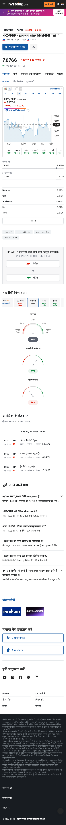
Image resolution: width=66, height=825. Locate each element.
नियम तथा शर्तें (7, 788)
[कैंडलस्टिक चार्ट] (5, 89)
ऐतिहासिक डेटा (18, 81)
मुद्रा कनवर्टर (30, 81)
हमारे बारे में (40, 693)
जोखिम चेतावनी (7, 808)
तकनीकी (49, 73)
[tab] (20, 302)
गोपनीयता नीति (7, 798)
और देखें (33, 221)
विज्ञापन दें (39, 699)
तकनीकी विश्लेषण (13, 293)
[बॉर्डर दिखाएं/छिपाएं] (20, 89)
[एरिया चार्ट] (10, 89)
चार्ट (15, 73)
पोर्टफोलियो (7, 699)
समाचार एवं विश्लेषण (31, 73)
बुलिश (35, 277)
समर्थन (38, 706)
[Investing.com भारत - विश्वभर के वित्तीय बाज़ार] (18, 4)
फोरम (60, 73)
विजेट (4, 706)
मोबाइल (5, 693)
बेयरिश (35, 263)
